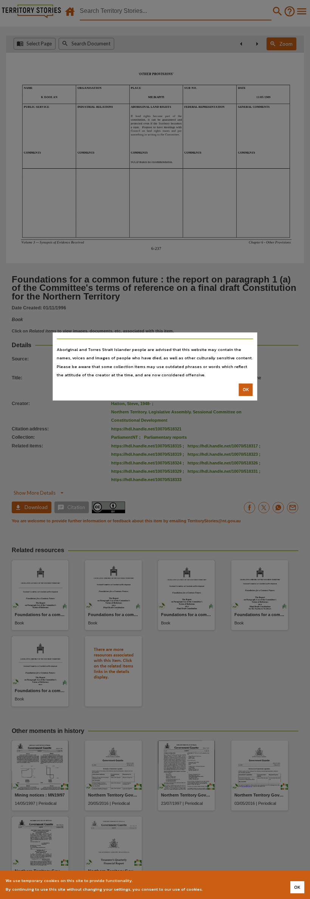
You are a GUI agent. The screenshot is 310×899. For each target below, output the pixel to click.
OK (246, 389)
